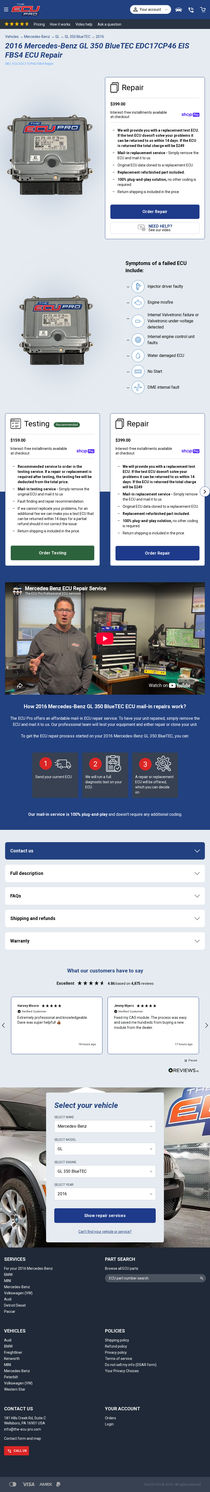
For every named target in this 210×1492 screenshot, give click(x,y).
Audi (8, 1299)
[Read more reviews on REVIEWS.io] (183, 1071)
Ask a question (109, 24)
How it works (60, 24)
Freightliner (13, 1352)
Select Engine (65, 1162)
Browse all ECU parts (121, 1268)
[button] (56, 1025)
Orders (110, 1418)
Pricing (39, 24)
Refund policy (116, 1346)
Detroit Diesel (15, 1305)
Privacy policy (116, 1352)
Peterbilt (11, 1377)
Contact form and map (22, 1438)
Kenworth (12, 1359)
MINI (7, 1281)
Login (109, 1424)
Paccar (9, 1311)
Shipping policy (117, 1340)
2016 (100, 37)
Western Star (14, 1389)
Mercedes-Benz (37, 37)
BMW (8, 1275)
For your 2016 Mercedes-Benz (28, 1268)
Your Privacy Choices (122, 1371)
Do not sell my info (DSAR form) (130, 1365)
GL (57, 37)
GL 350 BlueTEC (77, 37)
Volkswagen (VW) (18, 1293)
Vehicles (12, 37)
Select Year (64, 1185)
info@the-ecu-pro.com (22, 1429)
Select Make (64, 1117)
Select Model (65, 1139)
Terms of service (118, 1359)
